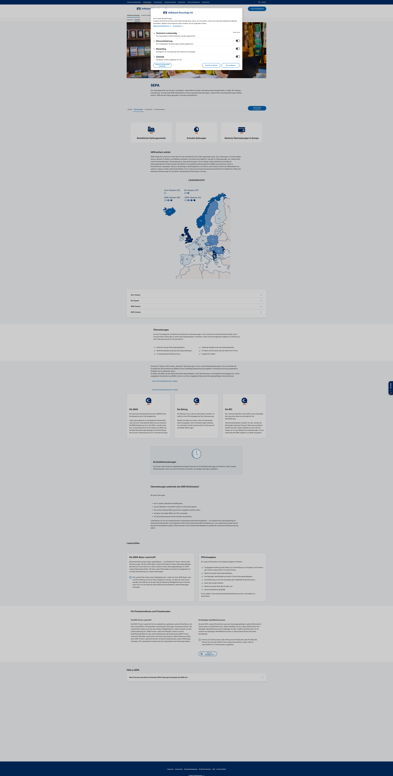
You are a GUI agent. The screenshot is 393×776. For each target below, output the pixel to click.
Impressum (177, 26)
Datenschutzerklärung (161, 26)
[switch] (238, 41)
